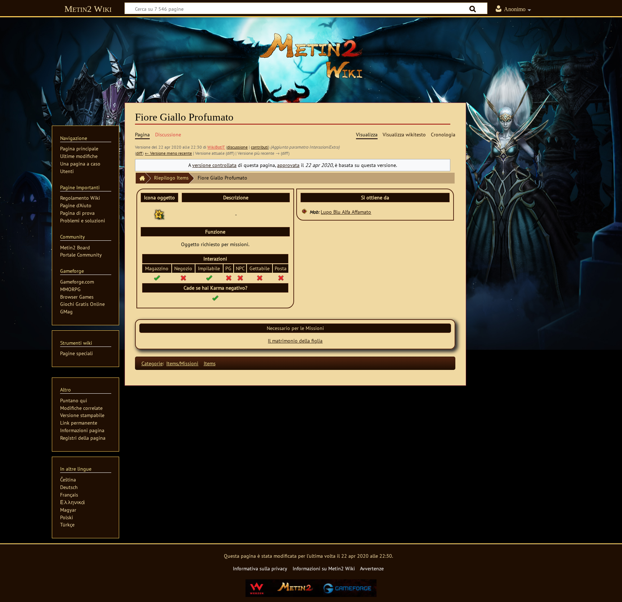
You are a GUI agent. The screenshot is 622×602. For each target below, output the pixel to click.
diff (139, 153)
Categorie (152, 363)
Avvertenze (372, 568)
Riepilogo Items (171, 177)
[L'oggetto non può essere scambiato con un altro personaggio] (228, 277)
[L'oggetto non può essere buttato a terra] (259, 277)
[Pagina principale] (140, 178)
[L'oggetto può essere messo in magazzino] (157, 277)
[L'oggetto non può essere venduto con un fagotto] (183, 277)
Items (210, 363)
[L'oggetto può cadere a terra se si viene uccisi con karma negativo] (215, 297)
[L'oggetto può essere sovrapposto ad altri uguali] (209, 277)
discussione (237, 147)
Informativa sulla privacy (260, 568)
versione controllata (214, 165)
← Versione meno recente (168, 153)
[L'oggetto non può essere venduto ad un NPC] (240, 277)
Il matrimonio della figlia (295, 340)
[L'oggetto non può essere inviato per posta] (280, 277)
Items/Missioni (182, 363)
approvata (288, 165)
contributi (259, 147)
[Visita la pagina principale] (311, 55)
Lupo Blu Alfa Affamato (346, 211)
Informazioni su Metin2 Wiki (324, 568)
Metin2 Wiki (88, 9)
